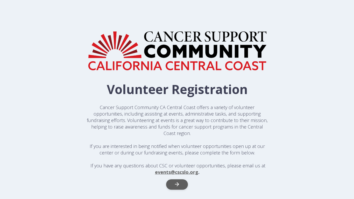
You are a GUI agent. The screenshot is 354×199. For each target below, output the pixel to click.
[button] (177, 184)
